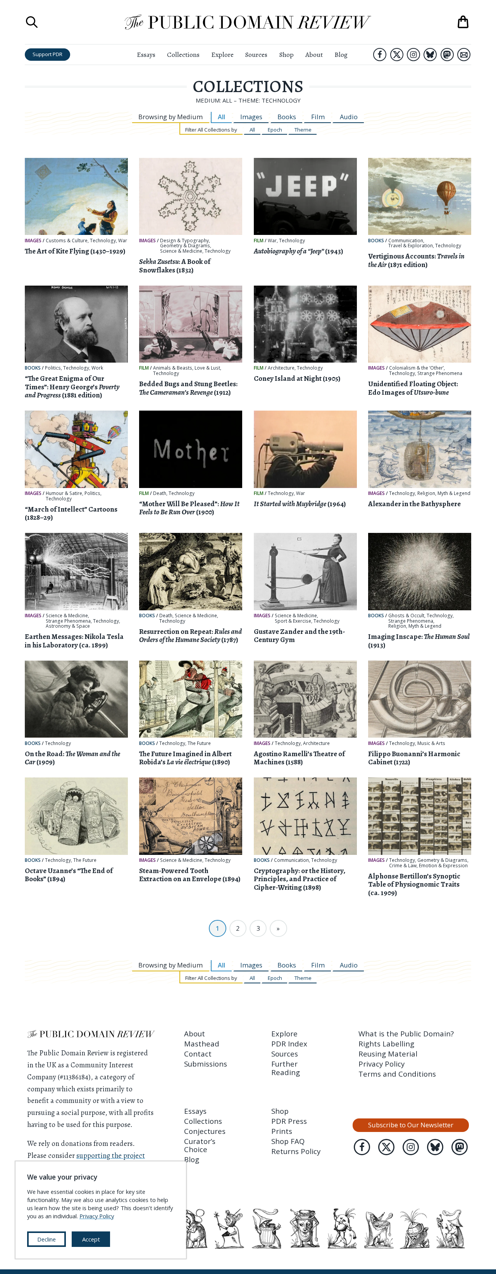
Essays (146, 54)
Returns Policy (295, 1151)
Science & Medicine (181, 251)
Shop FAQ (288, 1141)
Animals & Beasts (172, 368)
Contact (198, 1053)
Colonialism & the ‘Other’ (416, 368)
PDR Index (289, 1043)
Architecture (281, 368)
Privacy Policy (381, 1064)
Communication (405, 240)
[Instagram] (413, 54)
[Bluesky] (430, 54)
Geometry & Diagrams (185, 245)
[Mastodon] (447, 54)
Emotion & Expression (443, 865)
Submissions (205, 1064)
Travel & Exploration (410, 245)
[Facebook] (379, 54)
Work (97, 368)
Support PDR (47, 54)
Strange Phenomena (439, 373)
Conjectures (205, 1131)
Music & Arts (431, 743)
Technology (103, 240)
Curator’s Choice (199, 1145)
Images (251, 116)
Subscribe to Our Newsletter (410, 1124)
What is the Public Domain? (406, 1033)
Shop (286, 54)
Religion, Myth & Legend (443, 493)
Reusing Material (387, 1053)
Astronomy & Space (68, 626)
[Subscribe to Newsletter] (463, 54)
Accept (91, 1239)
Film (318, 116)
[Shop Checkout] (463, 22)
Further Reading (285, 1068)
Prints (281, 1131)
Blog (341, 54)
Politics (53, 368)
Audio (349, 116)
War (122, 240)
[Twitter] (396, 54)
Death (159, 493)
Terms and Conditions (397, 1074)
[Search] (32, 22)
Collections (183, 54)
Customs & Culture (67, 240)
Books (286, 116)
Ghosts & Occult (406, 615)
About (314, 54)
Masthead (201, 1043)
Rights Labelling (386, 1043)
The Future (199, 743)
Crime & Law (403, 865)
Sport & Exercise (293, 621)
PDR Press (289, 1121)
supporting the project (110, 1155)
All (221, 116)
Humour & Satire (64, 493)
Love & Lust (207, 368)
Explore (222, 54)
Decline (46, 1239)
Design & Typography (184, 240)
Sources (256, 54)
